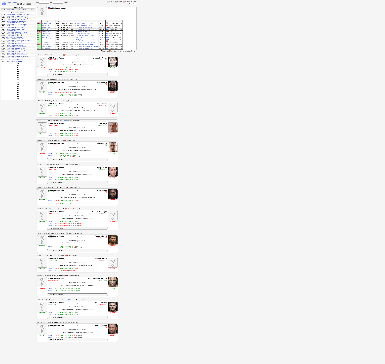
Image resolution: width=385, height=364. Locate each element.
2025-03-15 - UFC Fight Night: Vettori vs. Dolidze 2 (50, 187)
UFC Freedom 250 (11, 30)
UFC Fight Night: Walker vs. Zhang (84, 31)
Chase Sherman (46, 46)
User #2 (50, 69)
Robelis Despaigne (47, 38)
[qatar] (107, 27)
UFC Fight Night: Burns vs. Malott (15, 43)
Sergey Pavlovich (46, 31)
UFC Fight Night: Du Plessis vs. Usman (16, 24)
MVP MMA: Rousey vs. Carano (14, 37)
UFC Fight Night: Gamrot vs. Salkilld (15, 19)
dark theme (133, 3)
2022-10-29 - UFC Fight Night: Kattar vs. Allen (49, 322)
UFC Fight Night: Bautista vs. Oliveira (16, 58)
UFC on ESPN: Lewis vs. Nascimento (85, 38)
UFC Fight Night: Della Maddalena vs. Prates (18, 40)
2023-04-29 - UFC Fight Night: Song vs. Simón (49, 275)
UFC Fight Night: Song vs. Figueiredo (16, 34)
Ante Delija (45, 29)
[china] (107, 31)
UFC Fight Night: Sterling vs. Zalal (15, 42)
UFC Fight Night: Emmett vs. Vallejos (15, 51)
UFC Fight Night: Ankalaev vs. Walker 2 (85, 40)
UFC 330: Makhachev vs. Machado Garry (17, 18)
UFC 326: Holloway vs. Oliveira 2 (15, 53)
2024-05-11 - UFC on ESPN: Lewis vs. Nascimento (50, 209)
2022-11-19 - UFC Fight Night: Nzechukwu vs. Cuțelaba (52, 300)
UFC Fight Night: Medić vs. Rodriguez (16, 21)
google (134, 51)
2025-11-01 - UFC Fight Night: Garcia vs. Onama (50, 120)
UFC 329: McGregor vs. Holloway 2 (15, 26)
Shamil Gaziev (46, 27)
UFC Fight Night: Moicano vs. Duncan (16, 47)
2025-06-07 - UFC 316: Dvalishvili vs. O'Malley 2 (50, 164)
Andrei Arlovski (46, 40)
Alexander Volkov (46, 23)
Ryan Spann (45, 35)
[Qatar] (67, 101)
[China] (65, 140)
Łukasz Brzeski (46, 42)
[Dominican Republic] (49, 8)
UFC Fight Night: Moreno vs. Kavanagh (16, 55)
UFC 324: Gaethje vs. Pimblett (14, 61)
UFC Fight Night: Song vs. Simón (84, 44)
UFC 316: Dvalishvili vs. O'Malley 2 (84, 33)
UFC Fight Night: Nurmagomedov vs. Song (17, 14)
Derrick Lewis (45, 25)
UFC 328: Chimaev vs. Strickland (15, 38)
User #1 (50, 68)
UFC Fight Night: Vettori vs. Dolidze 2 (85, 35)
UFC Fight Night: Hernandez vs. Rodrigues (17, 16)
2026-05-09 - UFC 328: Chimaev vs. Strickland (49, 55)
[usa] (107, 23)
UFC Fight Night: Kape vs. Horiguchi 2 (16, 29)
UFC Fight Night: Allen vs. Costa (14, 35)
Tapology (105, 51)
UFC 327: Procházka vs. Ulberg (14, 45)
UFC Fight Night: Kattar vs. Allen (84, 48)
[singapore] (107, 42)
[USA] (64, 55)
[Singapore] (66, 255)
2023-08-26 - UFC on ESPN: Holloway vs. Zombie (50, 255)
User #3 (50, 71)
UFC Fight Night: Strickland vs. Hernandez (17, 56)
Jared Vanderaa (46, 48)
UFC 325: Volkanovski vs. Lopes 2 (15, 59)
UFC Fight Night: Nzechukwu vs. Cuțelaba (86, 46)
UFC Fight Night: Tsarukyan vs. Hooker (85, 27)
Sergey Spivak (46, 33)
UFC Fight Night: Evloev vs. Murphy (15, 50)
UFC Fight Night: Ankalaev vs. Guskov (16, 22)
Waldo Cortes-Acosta (56, 58)
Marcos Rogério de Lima (48, 44)
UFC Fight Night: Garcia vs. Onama (84, 29)
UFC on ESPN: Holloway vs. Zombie (85, 42)
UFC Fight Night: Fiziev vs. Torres (15, 27)
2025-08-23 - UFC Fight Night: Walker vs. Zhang (50, 140)
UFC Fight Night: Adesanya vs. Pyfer (15, 48)
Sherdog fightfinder (116, 51)
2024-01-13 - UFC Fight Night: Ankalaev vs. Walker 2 (51, 233)
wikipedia (127, 51)
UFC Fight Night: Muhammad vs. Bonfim (16, 32)
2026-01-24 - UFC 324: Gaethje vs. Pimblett (49, 79)
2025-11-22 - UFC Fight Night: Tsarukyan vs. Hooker (51, 101)
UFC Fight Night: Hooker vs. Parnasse (16, 9)
